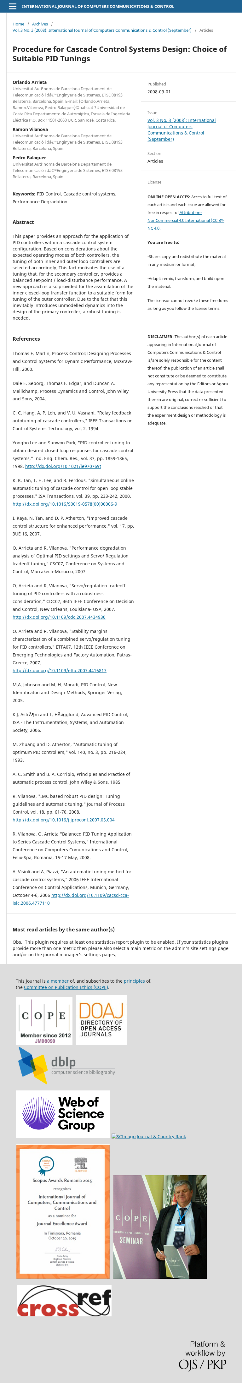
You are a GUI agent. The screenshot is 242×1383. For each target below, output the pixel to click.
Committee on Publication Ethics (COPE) (66, 987)
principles (134, 981)
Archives (40, 24)
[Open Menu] (12, 6)
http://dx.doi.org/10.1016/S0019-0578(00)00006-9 (65, 504)
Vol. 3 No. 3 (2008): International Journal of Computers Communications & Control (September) (102, 30)
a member (57, 981)
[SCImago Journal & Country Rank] (149, 1136)
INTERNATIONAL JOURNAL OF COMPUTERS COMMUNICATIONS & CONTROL (98, 6)
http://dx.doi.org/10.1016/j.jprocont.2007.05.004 (64, 820)
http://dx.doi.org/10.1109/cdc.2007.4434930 (59, 617)
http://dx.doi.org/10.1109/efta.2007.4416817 (60, 670)
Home (18, 24)
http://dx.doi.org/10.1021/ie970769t (63, 466)
